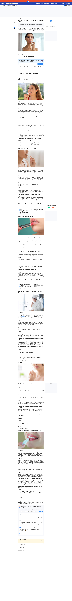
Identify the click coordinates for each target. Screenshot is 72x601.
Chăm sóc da (21, 18)
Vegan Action (23, 316)
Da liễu (18, 18)
